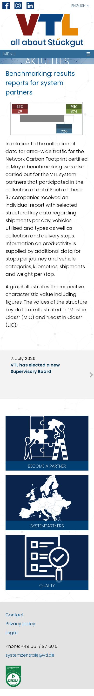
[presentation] (91, 374)
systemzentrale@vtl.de (30, 655)
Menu (9, 54)
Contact (15, 615)
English (78, 5)
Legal (11, 633)
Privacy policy (20, 624)
